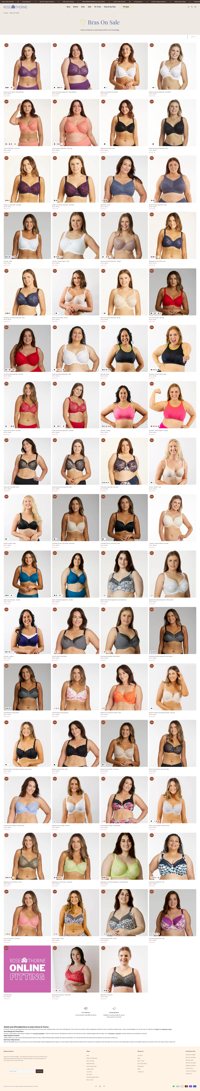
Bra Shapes (141, 1066)
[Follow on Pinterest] (104, 1086)
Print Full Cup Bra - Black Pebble (59, 656)
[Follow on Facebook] (96, 1086)
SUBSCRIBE (39, 1071)
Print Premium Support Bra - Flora (156, 882)
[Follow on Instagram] (100, 1086)
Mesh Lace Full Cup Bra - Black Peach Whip (159, 769)
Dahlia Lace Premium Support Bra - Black (158, 148)
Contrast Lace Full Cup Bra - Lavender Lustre (14, 825)
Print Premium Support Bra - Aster (156, 938)
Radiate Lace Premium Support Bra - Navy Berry (63, 204)
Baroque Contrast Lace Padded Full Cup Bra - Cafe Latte (162, 712)
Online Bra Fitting (7, 994)
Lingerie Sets (90, 1069)
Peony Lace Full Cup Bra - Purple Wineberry (14, 92)
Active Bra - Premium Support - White (60, 261)
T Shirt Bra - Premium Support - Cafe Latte (158, 543)
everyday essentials (38, 1033)
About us (140, 1051)
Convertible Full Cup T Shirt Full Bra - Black (110, 543)
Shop (88, 1051)
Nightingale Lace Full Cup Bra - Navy (157, 261)
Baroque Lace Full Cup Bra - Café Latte (109, 769)
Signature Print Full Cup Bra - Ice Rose (60, 825)
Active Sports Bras (92, 1066)
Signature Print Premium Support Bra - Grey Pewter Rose (113, 599)
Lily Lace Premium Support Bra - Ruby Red (13, 374)
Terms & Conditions (191, 1071)
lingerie (157, 1029)
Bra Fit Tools (141, 1061)
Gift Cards (89, 1074)
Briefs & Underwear (92, 1058)
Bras (68, 7)
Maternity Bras (90, 1063)
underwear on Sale (167, 1029)
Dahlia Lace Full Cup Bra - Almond (60, 317)
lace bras (118, 1033)
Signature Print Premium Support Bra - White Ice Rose (161, 599)
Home (6, 13)
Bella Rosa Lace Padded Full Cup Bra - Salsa (111, 712)
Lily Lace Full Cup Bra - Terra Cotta (12, 148)
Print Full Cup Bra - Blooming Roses (60, 712)
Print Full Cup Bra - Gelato (58, 938)
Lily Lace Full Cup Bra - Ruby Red (156, 317)
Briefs (75, 7)
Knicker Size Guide (191, 1063)
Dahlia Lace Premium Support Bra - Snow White (160, 92)
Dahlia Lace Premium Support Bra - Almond (110, 317)
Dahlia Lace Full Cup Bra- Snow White (109, 92)
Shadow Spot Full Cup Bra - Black (11, 487)
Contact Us (141, 1071)
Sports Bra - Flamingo (106, 430)
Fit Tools (97, 7)
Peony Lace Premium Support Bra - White (61, 374)
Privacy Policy (189, 1068)
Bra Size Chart (189, 1060)
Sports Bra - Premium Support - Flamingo (158, 430)
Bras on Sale (90, 1080)
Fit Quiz (126, 7)
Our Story (140, 1055)
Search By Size (110, 7)
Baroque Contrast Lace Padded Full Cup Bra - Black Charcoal (18, 769)
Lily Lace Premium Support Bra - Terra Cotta (62, 148)
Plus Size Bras (90, 1061)
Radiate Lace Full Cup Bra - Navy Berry (12, 204)
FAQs (139, 1069)
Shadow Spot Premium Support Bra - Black (62, 487)
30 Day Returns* (162, 1)
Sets (83, 7)
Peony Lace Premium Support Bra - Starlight (111, 261)
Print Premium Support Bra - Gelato (109, 938)
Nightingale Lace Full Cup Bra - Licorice (13, 882)
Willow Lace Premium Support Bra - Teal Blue (62, 599)
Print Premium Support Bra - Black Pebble (110, 656)
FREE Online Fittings (91, 1)
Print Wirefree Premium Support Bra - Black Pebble (160, 656)
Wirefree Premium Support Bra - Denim (158, 204)
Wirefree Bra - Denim (105, 204)
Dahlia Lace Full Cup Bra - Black (108, 148)
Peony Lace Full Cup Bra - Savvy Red (12, 430)
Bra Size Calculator (191, 1057)
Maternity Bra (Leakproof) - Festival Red (61, 994)
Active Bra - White (8, 261)
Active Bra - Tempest (9, 656)
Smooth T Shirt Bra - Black (10, 543)
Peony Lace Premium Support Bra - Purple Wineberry (64, 92)
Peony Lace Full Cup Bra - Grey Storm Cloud (159, 825)
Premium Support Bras (93, 1077)
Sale (89, 7)
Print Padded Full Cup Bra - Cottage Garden (110, 825)
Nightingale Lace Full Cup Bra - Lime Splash (62, 882)
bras (118, 30)
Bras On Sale (14, 13)
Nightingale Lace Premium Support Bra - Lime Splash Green (114, 882)
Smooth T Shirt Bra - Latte (155, 487)
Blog (139, 1058)
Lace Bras (89, 1071)
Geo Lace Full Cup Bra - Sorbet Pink (12, 938)
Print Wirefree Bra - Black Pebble (11, 712)
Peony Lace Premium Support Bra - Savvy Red (62, 430)
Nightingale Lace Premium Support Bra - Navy (14, 317)
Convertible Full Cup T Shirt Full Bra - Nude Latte (63, 543)
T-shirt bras (111, 1033)
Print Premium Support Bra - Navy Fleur (109, 487)
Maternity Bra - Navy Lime (106, 994)
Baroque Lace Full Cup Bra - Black (60, 769)
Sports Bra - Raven (105, 374)
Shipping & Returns (191, 1065)
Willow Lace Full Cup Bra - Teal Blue (12, 599)
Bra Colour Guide (142, 1063)
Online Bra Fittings (190, 1054)
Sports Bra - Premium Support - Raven (158, 374)
